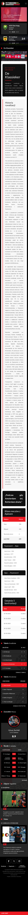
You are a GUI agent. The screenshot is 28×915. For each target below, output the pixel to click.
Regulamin (11, 866)
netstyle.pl (18, 876)
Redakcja (3, 866)
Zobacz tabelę (20, 672)
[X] (14, 861)
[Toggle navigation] (26, 4)
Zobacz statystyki (19, 706)
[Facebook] (9, 861)
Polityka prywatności (22, 866)
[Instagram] (19, 861)
